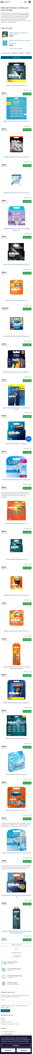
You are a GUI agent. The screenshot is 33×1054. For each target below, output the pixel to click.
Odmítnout (8, 1050)
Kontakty (3, 1020)
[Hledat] (21, 1)
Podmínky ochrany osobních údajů (9, 1024)
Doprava (3, 1018)
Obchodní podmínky (6, 1022)
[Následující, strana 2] (16, 949)
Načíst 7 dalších (16, 945)
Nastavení (16, 1045)
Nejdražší (21, 53)
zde (27, 1041)
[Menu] (29, 1)
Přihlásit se (5, 1010)
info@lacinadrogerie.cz (9, 1031)
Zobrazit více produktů (16, 48)
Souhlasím (23, 1050)
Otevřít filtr (16, 57)
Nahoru (17, 956)
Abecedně (28, 53)
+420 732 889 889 (7, 1034)
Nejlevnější (14, 53)
